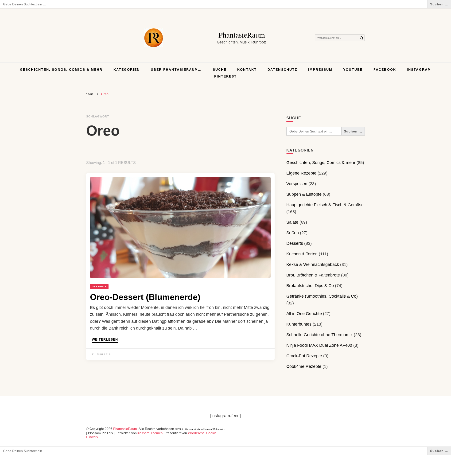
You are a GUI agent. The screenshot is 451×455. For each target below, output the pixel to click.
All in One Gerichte (304, 313)
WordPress (196, 433)
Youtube (353, 69)
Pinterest (225, 76)
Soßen (292, 232)
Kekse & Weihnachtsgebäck (312, 264)
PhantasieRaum (241, 35)
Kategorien (126, 69)
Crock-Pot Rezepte (304, 356)
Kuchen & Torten (302, 254)
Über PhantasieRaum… (176, 69)
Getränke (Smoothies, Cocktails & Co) (322, 296)
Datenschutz (282, 69)
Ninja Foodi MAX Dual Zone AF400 (319, 345)
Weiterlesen (105, 339)
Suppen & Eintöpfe (304, 194)
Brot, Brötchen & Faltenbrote (313, 275)
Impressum (320, 69)
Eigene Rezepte (301, 173)
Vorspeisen (296, 183)
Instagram (419, 69)
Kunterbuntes (298, 324)
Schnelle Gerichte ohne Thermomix (319, 334)
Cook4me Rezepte (303, 366)
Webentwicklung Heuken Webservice (205, 429)
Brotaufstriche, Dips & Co (310, 285)
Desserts (99, 286)
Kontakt (247, 69)
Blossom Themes (150, 433)
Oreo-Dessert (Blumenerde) (145, 297)
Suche (220, 69)
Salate (292, 222)
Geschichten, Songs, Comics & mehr (61, 69)
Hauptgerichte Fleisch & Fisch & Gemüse (325, 204)
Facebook (384, 69)
